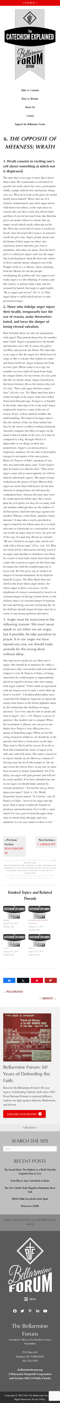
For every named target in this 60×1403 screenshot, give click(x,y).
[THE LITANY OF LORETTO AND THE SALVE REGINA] (39, 912)
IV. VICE (5, 948)
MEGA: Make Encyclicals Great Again (30, 1198)
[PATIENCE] (39, 940)
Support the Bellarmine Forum (30, 124)
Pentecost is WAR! (30, 1206)
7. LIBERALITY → (48, 998)
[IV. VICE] (14, 940)
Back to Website (30, 98)
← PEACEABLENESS (13, 991)
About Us (30, 107)
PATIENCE (31, 948)
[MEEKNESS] (14, 912)
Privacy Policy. (39, 1399)
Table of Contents (30, 90)
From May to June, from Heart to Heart (30, 1180)
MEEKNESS (6, 920)
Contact (30, 115)
